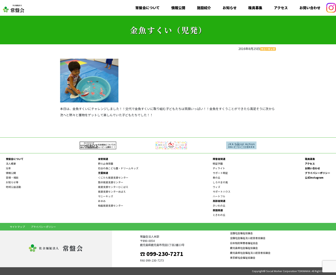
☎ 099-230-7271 (161, 254)
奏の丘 (216, 177)
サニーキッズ (268, 49)
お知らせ (230, 8)
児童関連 (103, 173)
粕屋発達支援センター (110, 205)
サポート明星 (220, 173)
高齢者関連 (219, 201)
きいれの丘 (219, 205)
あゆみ (102, 201)
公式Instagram (314, 177)
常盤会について (147, 8)
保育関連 (103, 159)
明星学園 (218, 163)
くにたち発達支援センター (113, 177)
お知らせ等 (12, 182)
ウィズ (216, 187)
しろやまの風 (220, 182)
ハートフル (219, 196)
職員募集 (255, 8)
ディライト (219, 168)
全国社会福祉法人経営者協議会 (247, 238)
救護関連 (218, 210)
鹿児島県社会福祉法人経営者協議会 (250, 253)
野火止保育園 (105, 163)
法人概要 (11, 163)
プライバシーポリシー (317, 173)
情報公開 (178, 8)
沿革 (8, 168)
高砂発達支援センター (110, 182)
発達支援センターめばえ (112, 191)
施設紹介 (204, 8)
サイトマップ (17, 227)
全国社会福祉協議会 (241, 233)
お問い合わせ (309, 8)
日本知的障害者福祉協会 (244, 243)
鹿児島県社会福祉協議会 (244, 248)
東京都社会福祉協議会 (242, 257)
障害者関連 (219, 159)
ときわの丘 (219, 215)
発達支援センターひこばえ (113, 187)
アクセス (281, 8)
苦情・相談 (12, 177)
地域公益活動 (13, 187)
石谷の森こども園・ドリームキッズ (118, 168)
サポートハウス (221, 191)
